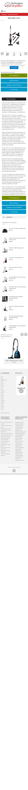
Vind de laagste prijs (14, 75)
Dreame (2, 383)
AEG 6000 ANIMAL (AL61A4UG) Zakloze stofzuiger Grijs (5, 441)
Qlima (2, 398)
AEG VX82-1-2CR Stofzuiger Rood (16, 257)
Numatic (2, 395)
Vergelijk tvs (17, 458)
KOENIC (2, 392)
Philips (2, 397)
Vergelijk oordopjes (19, 455)
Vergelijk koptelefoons (19, 435)
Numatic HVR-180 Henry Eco (7, 435)
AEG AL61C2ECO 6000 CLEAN (15, 267)
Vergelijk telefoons (19, 457)
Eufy (2, 387)
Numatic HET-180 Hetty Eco (6, 433)
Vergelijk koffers (18, 442)
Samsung (3, 401)
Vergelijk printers (18, 446)
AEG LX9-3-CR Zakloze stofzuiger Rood (17, 228)
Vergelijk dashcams (19, 427)
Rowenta (2, 400)
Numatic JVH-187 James (6, 428)
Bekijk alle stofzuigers (5, 412)
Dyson (2, 384)
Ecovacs (2, 386)
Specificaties (9, 217)
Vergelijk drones (18, 430)
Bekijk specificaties (14, 80)
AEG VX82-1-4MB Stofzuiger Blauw (16, 247)
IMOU (2, 389)
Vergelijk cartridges (19, 425)
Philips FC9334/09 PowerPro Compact (14, 360)
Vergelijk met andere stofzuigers (14, 85)
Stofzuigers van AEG (13, 14)
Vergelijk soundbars (19, 441)
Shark (2, 405)
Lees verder (14, 67)
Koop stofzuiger (14, 89)
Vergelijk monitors (18, 453)
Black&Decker (4, 379)
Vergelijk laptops (18, 436)
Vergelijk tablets (18, 449)
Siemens (2, 406)
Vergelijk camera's (19, 444)
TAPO (2, 408)
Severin (2, 403)
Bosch (2, 381)
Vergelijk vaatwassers (19, 424)
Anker (2, 378)
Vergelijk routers (18, 439)
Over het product (11, 99)
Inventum (3, 390)
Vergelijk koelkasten (19, 422)
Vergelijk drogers (18, 428)
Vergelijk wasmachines (20, 460)
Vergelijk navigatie (19, 438)
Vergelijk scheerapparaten (20, 431)
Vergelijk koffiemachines (20, 433)
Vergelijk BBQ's (18, 450)
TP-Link (2, 409)
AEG (2, 376)
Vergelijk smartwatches (20, 447)
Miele (2, 394)
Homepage (3, 14)
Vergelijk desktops (18, 452)
